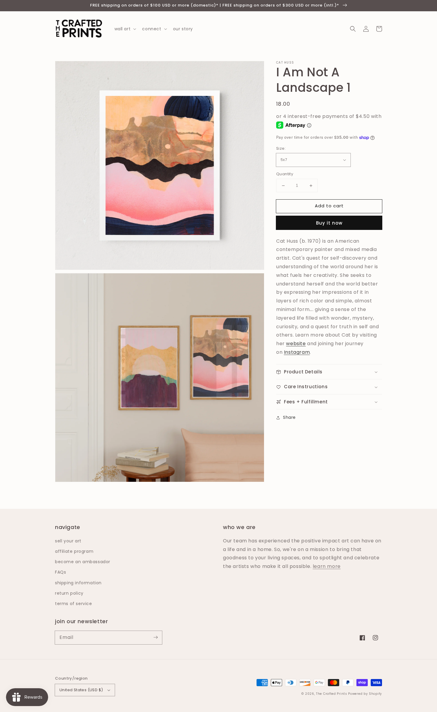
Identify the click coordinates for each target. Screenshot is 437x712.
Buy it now (329, 223)
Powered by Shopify (365, 694)
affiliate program (74, 551)
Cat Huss (285, 62)
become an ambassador (82, 562)
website (296, 343)
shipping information (78, 583)
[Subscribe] (155, 637)
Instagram (297, 352)
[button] (352, 28)
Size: (281, 148)
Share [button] (289, 418)
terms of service (73, 604)
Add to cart (329, 206)
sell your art (68, 541)
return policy (69, 593)
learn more (327, 566)
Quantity (284, 174)
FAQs (60, 572)
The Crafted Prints (331, 694)
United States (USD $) (81, 690)
